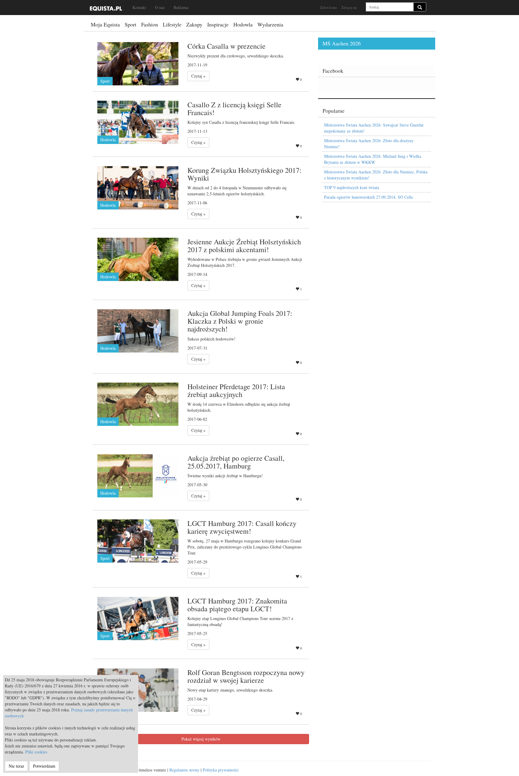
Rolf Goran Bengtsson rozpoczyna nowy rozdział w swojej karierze (246, 676)
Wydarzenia (270, 24)
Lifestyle (172, 24)
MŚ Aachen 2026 (342, 43)
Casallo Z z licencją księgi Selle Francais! (234, 108)
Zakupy (194, 24)
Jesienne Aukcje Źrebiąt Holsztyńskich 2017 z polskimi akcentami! (244, 245)
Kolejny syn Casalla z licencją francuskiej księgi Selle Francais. (241, 122)
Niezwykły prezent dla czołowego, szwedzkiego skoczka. (235, 56)
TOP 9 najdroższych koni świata (351, 187)
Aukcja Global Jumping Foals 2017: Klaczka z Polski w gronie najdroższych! (239, 321)
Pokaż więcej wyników (200, 739)
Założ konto (328, 7)
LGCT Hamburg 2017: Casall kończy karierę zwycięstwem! (241, 527)
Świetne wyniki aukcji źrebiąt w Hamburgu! (225, 475)
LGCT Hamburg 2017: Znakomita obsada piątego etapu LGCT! (237, 604)
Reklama (181, 7)
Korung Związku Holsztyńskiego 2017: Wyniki (244, 174)
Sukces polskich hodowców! (211, 339)
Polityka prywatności (220, 770)
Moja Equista (105, 24)
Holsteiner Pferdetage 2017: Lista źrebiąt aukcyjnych (236, 390)
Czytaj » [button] (198, 76)
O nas (160, 7)
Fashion (149, 24)
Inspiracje (218, 24)
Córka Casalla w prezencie (226, 46)
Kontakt (139, 7)
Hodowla (243, 24)
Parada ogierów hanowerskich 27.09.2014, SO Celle (368, 197)
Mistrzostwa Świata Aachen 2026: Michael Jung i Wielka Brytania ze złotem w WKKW (372, 159)
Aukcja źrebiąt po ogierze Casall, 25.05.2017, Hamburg (235, 462)
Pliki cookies (36, 752)
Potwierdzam (44, 766)
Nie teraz (16, 766)
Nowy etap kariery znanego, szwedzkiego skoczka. (230, 690)
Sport (130, 24)
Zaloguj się (349, 7)
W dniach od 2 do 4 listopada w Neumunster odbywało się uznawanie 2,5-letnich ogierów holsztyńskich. (237, 191)
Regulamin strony (184, 770)
